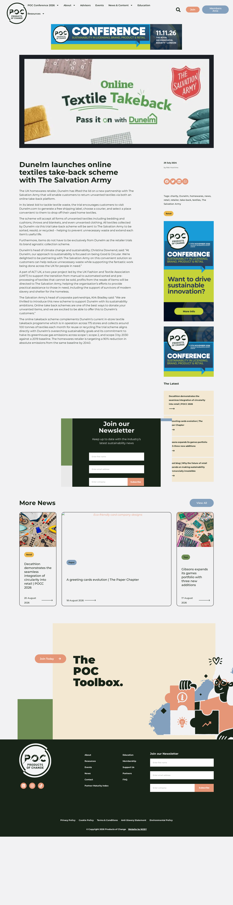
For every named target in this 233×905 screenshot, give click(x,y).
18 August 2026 (75, 600)
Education (143, 5)
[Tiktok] (41, 786)
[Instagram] (32, 786)
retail (167, 200)
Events (99, 5)
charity (174, 196)
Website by (134, 829)
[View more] (47, 600)
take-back (185, 200)
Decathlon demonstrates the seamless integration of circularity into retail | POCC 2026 (187, 400)
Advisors (85, 5)
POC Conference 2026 (41, 5)
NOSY (144, 829)
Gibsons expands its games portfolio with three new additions (194, 577)
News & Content (118, 5)
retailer (175, 200)
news (208, 196)
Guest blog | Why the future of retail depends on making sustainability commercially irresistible (188, 467)
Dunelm (184, 196)
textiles (196, 200)
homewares (196, 196)
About (67, 5)
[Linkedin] (23, 786)
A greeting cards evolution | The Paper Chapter (103, 580)
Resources (34, 13)
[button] (178, 9)
